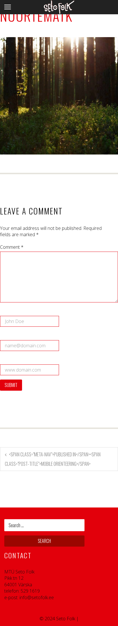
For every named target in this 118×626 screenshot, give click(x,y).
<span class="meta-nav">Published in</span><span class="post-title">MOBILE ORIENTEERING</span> (53, 459)
